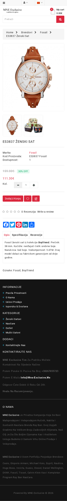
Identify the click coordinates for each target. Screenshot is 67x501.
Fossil (43, 32)
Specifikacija (20, 234)
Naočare (10, 323)
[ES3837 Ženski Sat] (33, 77)
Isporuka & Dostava (16, 306)
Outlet (9, 328)
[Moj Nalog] (25, 2)
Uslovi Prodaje (13, 302)
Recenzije (36, 234)
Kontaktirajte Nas (15, 345)
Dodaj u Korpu (13, 198)
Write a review (45, 211)
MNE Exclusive (11, 415)
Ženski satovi (13, 319)
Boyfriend (28, 270)
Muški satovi (12, 332)
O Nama (10, 297)
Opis (6, 234)
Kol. (5, 183)
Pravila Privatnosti (15, 293)
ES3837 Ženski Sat (17, 36)
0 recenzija (28, 211)
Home (9, 32)
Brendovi (26, 32)
